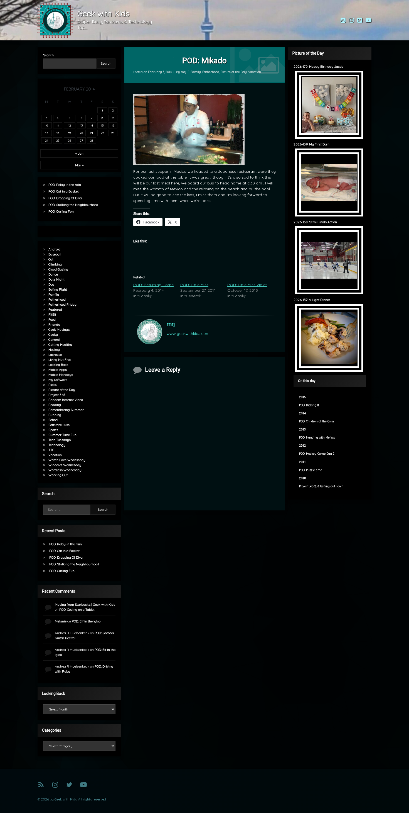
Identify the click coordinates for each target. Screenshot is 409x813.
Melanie (60, 621)
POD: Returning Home (153, 284)
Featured (55, 309)
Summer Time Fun (62, 435)
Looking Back (58, 364)
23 (112, 133)
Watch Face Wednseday (66, 460)
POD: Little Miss (194, 284)
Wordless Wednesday (65, 470)
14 (91, 125)
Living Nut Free (59, 359)
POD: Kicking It (309, 405)
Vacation (254, 72)
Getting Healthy (60, 344)
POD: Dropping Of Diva (65, 198)
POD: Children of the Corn (316, 421)
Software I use (59, 425)
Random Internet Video (65, 400)
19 (69, 133)
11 (57, 125)
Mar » (79, 165)
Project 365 (56, 395)
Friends (54, 324)
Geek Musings (59, 329)
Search (48, 55)
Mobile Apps (57, 369)
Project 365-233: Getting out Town (321, 486)
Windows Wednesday (64, 465)
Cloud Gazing (58, 269)
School (53, 420)
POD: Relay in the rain (64, 184)
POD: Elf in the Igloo (86, 621)
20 (81, 133)
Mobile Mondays (60, 375)
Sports (53, 430)
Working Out (58, 475)
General (54, 339)
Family (196, 72)
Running (54, 415)
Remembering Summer (66, 410)
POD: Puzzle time (310, 470)
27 (81, 140)
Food (52, 319)
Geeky (53, 334)
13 (81, 125)
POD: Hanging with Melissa (317, 437)
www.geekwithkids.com (188, 333)
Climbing (55, 264)
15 (102, 125)
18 (57, 133)
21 (91, 133)
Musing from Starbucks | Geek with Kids (85, 604)
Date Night (56, 279)
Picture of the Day (234, 72)
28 (91, 140)
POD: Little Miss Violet (247, 284)
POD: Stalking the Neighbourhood (73, 205)
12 (69, 125)
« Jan (79, 153)
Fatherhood (210, 72)
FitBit (52, 314)
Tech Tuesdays (59, 440)
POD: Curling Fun (61, 211)
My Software (57, 380)
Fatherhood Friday (62, 304)
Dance (53, 274)
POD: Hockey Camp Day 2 (316, 454)
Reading (54, 405)
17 (46, 133)
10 (46, 125)
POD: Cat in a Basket (63, 191)
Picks (52, 385)
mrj (183, 72)
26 (69, 140)
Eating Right (57, 289)
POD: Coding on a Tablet (77, 609)
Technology (56, 445)
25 (57, 140)
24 (46, 140)
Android (54, 249)
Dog (51, 284)
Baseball (54, 254)
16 (113, 125)
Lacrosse (55, 354)
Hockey (54, 349)
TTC (51, 450)
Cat (50, 259)
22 (102, 133)
